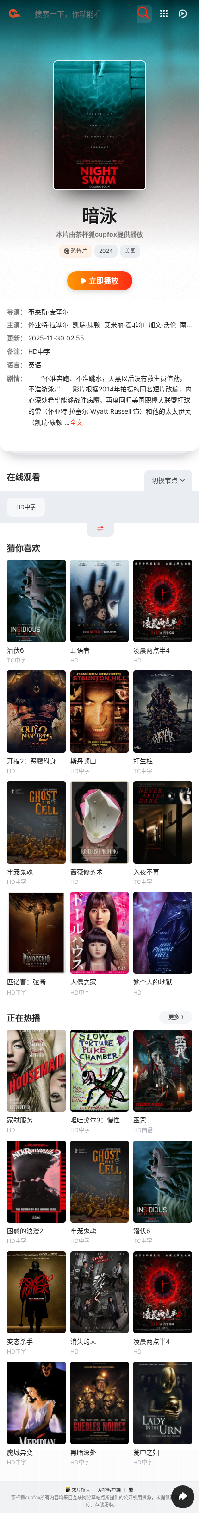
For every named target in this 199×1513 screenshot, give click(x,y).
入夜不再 (146, 872)
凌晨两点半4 (151, 650)
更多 (174, 1017)
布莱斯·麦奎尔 (48, 311)
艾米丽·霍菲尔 (124, 324)
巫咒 (139, 1120)
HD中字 (26, 507)
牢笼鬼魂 (20, 872)
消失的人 (83, 1341)
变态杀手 (20, 1341)
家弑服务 (20, 1120)
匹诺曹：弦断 (26, 982)
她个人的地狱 (152, 982)
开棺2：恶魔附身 (31, 761)
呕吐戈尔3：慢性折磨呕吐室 (99, 1120)
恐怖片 (79, 250)
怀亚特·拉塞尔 (48, 324)
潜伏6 (15, 650)
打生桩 (143, 761)
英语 (34, 365)
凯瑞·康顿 (86, 324)
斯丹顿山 (83, 761)
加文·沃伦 (162, 324)
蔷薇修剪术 (86, 872)
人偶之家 (83, 982)
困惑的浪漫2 (25, 1231)
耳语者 (80, 650)
